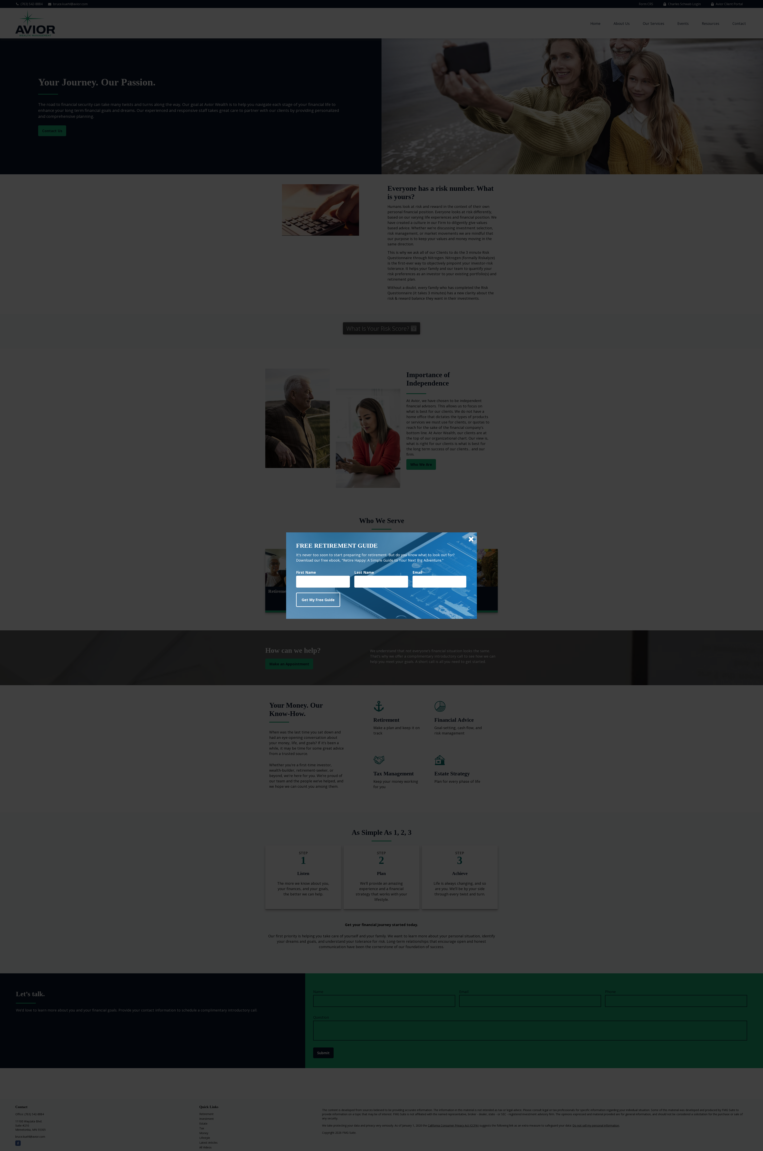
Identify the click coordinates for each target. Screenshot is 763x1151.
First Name (306, 572)
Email (417, 572)
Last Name (364, 572)
